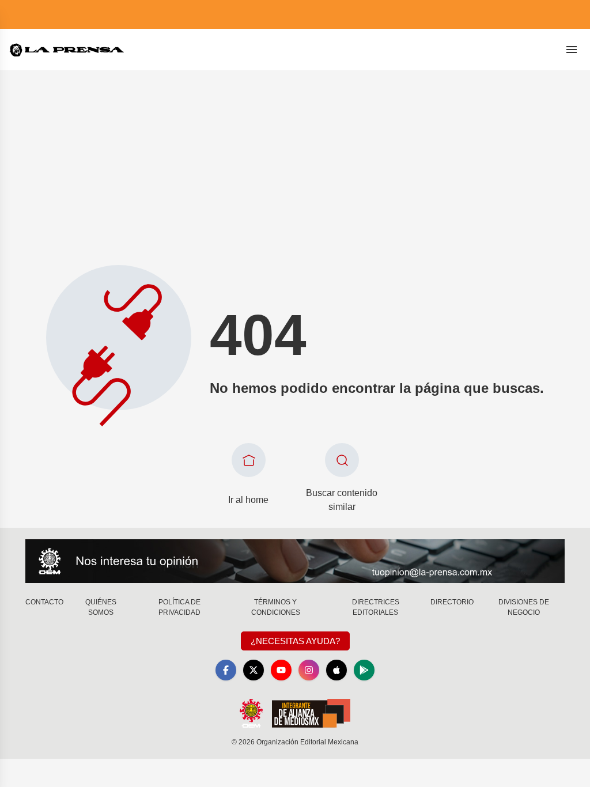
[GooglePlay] (364, 670)
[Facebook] (225, 670)
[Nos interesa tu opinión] (295, 561)
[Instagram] (308, 670)
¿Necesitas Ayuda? (295, 641)
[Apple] (336, 670)
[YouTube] (281, 670)
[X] (253, 670)
